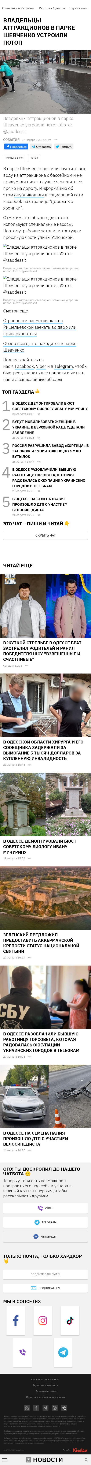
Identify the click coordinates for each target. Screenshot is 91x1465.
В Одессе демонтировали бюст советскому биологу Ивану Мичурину (39, 846)
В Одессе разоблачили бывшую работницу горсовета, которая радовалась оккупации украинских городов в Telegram (41, 1042)
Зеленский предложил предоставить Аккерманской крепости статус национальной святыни (41, 943)
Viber (41, 366)
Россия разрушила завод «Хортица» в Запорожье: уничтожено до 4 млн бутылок (50, 451)
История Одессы (52, 8)
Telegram (63, 366)
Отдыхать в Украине (18, 8)
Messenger (49, 1237)
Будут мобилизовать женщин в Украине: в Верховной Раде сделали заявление (48, 427)
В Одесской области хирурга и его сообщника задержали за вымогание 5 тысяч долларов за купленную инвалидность (43, 750)
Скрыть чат (45, 535)
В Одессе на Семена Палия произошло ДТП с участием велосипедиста (40, 504)
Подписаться (49, 1288)
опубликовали (29, 195)
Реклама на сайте (46, 1391)
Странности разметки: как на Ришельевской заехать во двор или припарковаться (39, 327)
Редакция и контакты (45, 1385)
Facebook (24, 366)
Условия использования (45, 1379)
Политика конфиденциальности (45, 1397)
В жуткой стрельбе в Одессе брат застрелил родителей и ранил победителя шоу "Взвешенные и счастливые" (42, 651)
